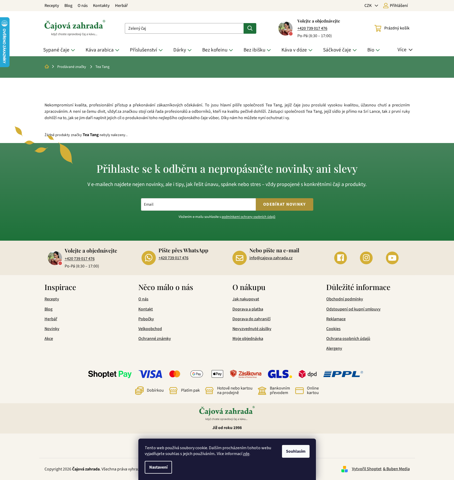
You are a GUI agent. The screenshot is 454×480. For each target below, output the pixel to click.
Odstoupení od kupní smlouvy (353, 309)
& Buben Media (396, 469)
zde (246, 454)
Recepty (52, 5)
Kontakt (145, 309)
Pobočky (146, 319)
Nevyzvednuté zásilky (251, 329)
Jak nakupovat (245, 299)
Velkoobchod (150, 329)
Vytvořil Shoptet (367, 469)
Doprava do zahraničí (251, 319)
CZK (368, 5)
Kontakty (101, 5)
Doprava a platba (247, 309)
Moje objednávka (247, 338)
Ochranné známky (154, 338)
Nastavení (158, 467)
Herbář (121, 5)
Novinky (52, 329)
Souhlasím (296, 451)
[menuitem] (60, 50)
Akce (49, 338)
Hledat (250, 28)
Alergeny (334, 348)
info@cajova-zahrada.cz (271, 258)
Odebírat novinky (284, 204)
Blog (68, 5)
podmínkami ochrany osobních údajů (248, 216)
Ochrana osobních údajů (348, 338)
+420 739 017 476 (312, 28)
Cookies (333, 329)
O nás (83, 5)
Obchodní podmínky (344, 299)
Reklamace (336, 319)
